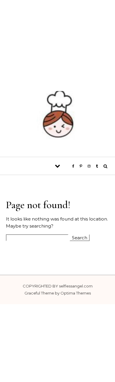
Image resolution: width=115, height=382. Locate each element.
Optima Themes (75, 293)
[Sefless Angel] (57, 117)
